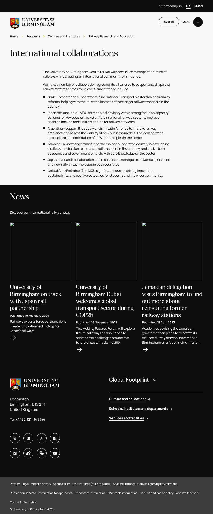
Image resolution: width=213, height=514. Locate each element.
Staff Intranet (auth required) (91, 484)
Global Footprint (129, 380)
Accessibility (61, 484)
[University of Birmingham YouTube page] (55, 453)
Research (33, 36)
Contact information (23, 502)
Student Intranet (124, 484)
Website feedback (187, 493)
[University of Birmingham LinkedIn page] (28, 438)
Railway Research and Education (111, 36)
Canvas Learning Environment (157, 484)
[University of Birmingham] (32, 22)
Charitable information (122, 493)
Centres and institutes (64, 36)
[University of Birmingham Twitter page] (42, 438)
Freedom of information (89, 493)
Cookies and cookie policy (156, 493)
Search (169, 22)
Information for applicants (55, 493)
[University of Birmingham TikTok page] (15, 453)
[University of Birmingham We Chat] (42, 453)
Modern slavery (41, 484)
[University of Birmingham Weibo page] (28, 453)
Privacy (15, 484)
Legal (25, 484)
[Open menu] (198, 22)
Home (14, 36)
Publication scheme (23, 493)
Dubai (198, 6)
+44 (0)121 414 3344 (30, 419)
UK (188, 6)
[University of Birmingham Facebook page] (55, 438)
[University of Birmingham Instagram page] (15, 438)
